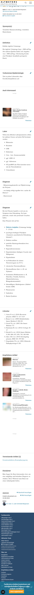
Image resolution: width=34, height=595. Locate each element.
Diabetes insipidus (12, 227)
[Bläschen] (7, 361)
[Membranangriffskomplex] (7, 407)
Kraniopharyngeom (21, 460)
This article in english (9, 15)
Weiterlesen (28, 120)
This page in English (7, 544)
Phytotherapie (5, 533)
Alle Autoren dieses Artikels (10, 11)
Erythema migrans (6, 574)
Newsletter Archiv (6, 562)
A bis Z (9, 517)
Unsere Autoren (5, 560)
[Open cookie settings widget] (3, 592)
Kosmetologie (5, 526)
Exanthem (4, 576)
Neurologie (4, 530)
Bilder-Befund (5, 540)
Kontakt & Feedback (6, 563)
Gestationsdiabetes (8, 460)
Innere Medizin (5, 525)
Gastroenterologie (6, 521)
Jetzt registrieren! (16, 591)
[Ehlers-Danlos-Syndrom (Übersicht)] (7, 112)
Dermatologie (5, 519)
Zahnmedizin (4, 535)
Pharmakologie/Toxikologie (8, 532)
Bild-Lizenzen (4, 565)
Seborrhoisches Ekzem (7, 579)
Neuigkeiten (4, 555)
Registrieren (4, 556)
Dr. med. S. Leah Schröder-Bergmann (17, 504)
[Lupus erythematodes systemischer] (7, 377)
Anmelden (11, 556)
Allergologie (4, 517)
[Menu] (30, 3)
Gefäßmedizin (5, 523)
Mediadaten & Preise (6, 567)
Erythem (3, 572)
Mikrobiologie (5, 528)
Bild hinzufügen (26, 495)
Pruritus (3, 578)
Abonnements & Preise (7, 558)
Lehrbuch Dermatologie (7, 542)
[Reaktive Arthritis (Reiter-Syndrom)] (7, 392)
